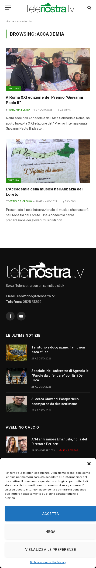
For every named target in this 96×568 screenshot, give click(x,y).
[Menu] (8, 7)
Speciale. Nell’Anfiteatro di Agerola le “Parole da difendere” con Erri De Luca (60, 375)
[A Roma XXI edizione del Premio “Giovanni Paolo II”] (48, 69)
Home (10, 21)
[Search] (88, 7)
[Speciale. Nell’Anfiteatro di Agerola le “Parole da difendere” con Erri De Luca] (16, 376)
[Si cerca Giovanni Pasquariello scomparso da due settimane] (16, 404)
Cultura (13, 88)
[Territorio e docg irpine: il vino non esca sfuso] (16, 353)
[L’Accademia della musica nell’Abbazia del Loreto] (48, 161)
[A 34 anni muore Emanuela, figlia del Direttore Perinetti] (16, 444)
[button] (89, 463)
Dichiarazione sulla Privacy (48, 562)
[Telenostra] (50, 7)
